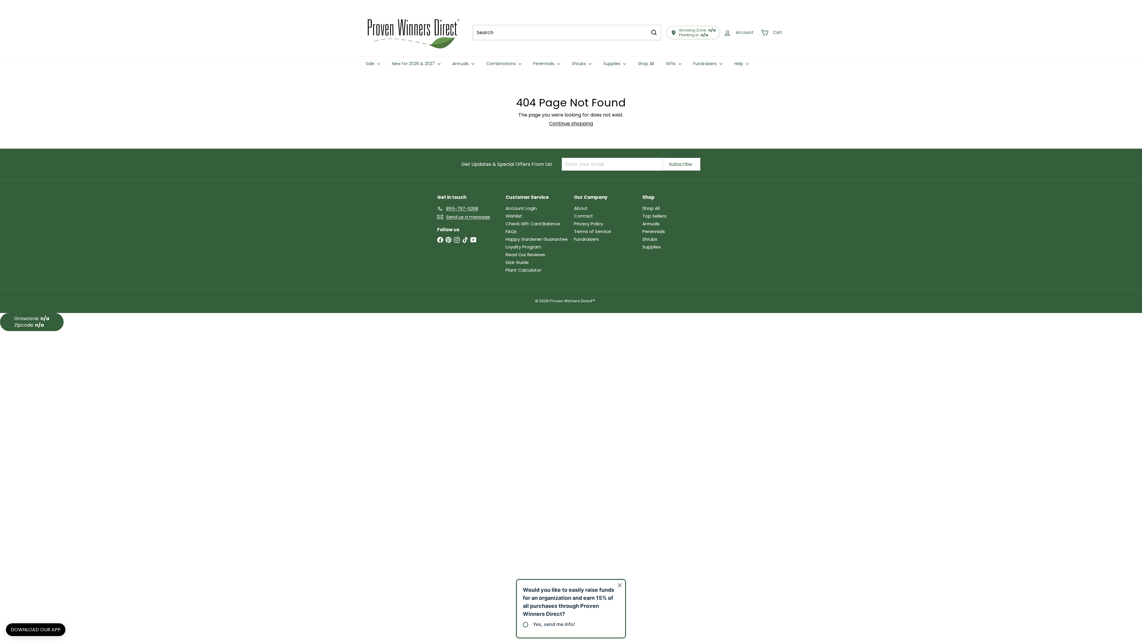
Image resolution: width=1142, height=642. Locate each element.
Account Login (521, 208)
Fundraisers (705, 64)
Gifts (671, 64)
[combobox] (567, 32)
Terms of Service (592, 231)
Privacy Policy (588, 224)
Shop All (646, 64)
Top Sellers (654, 216)
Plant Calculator (523, 270)
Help (739, 64)
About (581, 208)
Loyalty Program (523, 247)
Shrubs (579, 64)
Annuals (461, 64)
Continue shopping (571, 123)
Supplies (612, 64)
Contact (583, 216)
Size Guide (517, 262)
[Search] (654, 32)
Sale (371, 64)
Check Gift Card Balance (533, 224)
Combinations (501, 64)
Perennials (544, 64)
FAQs (511, 231)
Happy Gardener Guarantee (537, 239)
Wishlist (514, 216)
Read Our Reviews (525, 254)
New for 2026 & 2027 (414, 64)
